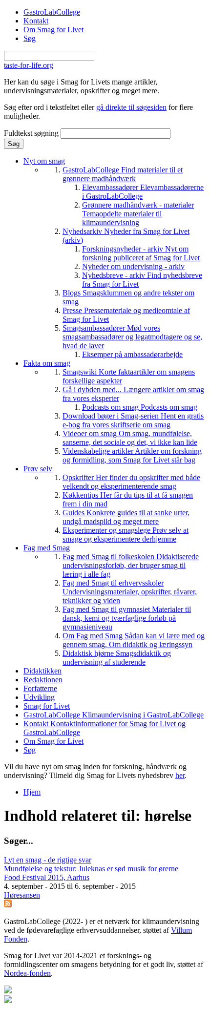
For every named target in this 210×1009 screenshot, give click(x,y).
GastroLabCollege (51, 12)
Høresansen (22, 895)
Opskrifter (131, 481)
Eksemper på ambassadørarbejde (132, 354)
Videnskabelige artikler (132, 455)
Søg (29, 38)
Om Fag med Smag (134, 640)
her (180, 775)
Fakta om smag (46, 363)
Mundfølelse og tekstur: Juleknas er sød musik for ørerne (91, 868)
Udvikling (39, 697)
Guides (126, 517)
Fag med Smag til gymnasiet (127, 618)
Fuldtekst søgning (32, 133)
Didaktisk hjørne (117, 657)
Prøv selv (37, 468)
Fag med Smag (46, 548)
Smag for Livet (46, 706)
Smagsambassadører (132, 337)
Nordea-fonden (27, 973)
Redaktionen (43, 679)
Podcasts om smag (139, 407)
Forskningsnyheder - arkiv (141, 253)
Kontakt (35, 21)
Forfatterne (40, 688)
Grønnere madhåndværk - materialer (138, 214)
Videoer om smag (130, 437)
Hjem (32, 792)
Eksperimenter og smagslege (126, 534)
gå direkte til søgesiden (131, 107)
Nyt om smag (44, 161)
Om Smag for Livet (53, 29)
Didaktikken (42, 671)
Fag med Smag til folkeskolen (131, 565)
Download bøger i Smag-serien (133, 420)
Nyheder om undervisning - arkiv (133, 266)
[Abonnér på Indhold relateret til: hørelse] (8, 905)
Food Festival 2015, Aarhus (46, 877)
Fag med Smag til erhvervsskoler (130, 592)
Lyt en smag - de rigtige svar (47, 860)
